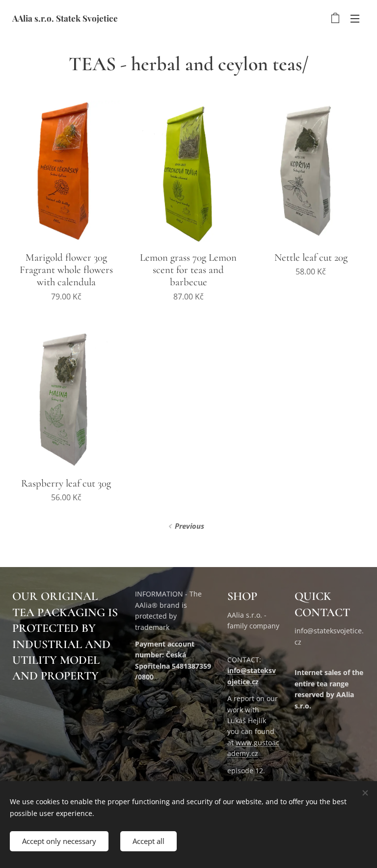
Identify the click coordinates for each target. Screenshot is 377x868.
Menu (355, 18)
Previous (189, 526)
